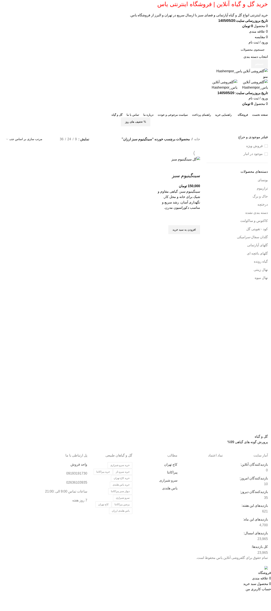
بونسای (263, 180)
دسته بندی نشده (256, 212)
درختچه (262, 204)
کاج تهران (170, 464)
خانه (197, 139)
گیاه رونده (261, 261)
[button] (184, 229)
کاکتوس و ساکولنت (254, 221)
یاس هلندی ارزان (121, 510)
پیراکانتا (172, 472)
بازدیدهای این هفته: (254, 505)
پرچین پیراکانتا (122, 504)
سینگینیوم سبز (186, 175)
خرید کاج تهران (122, 478)
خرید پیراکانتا (103, 471)
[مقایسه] (194, 167)
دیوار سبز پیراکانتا (120, 491)
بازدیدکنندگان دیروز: (253, 492)
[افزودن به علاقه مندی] (194, 220)
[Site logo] (242, 71)
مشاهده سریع (194, 239)
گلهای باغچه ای (257, 253)
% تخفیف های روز (135, 121)
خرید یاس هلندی (121, 484)
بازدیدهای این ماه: (255, 519)
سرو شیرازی (168, 480)
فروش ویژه (254, 146)
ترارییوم (262, 188)
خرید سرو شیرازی (120, 465)
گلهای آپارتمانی (257, 245)
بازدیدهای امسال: (255, 533)
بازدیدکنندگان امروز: (253, 478)
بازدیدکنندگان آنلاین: (254, 464)
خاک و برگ (260, 196)
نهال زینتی (261, 269)
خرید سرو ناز (123, 471)
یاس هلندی (169, 488)
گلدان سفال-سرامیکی (252, 237)
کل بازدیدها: (259, 546)
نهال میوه (261, 278)
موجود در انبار (253, 154)
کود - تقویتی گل (257, 229)
